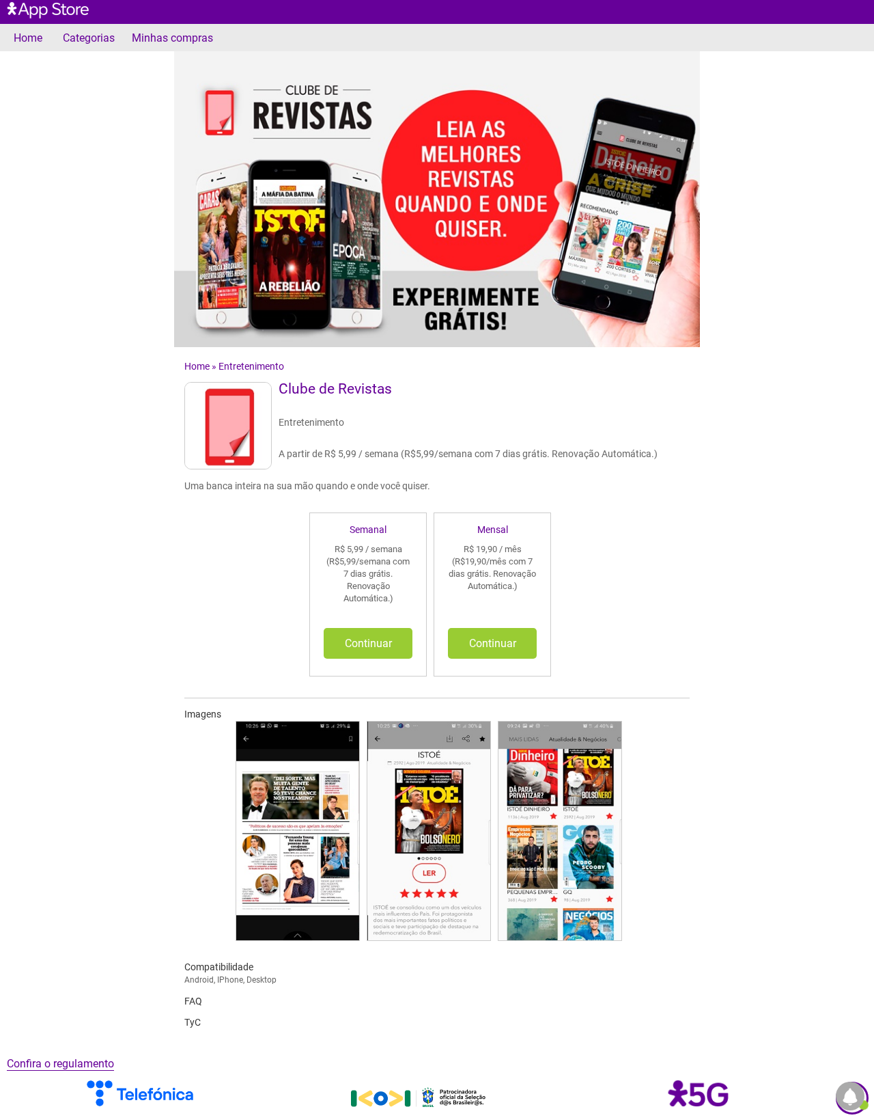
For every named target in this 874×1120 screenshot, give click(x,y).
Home (28, 37)
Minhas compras (172, 37)
